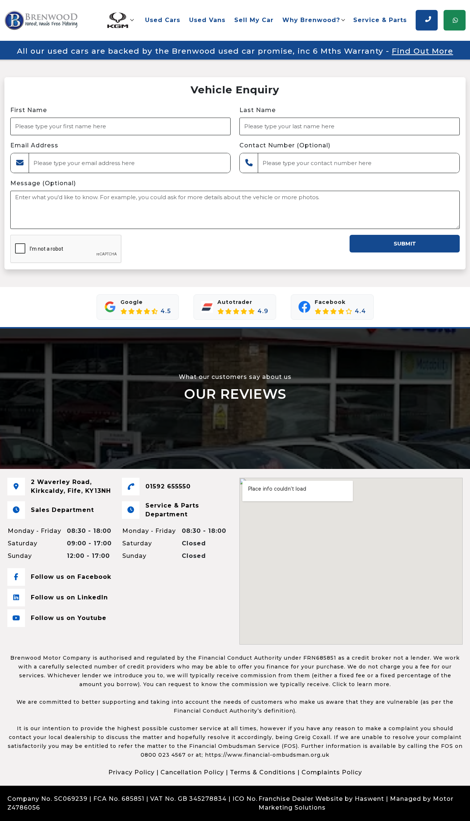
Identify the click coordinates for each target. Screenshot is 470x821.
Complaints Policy (331, 772)
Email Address (34, 145)
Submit (405, 243)
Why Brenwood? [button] (311, 20)
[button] (120, 20)
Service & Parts (380, 20)
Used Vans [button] (207, 20)
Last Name (257, 110)
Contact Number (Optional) (284, 145)
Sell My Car (254, 20)
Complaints (61, 807)
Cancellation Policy (192, 772)
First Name (28, 110)
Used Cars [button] (162, 20)
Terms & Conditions (263, 772)
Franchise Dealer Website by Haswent (321, 798)
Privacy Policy (131, 772)
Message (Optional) (43, 183)
